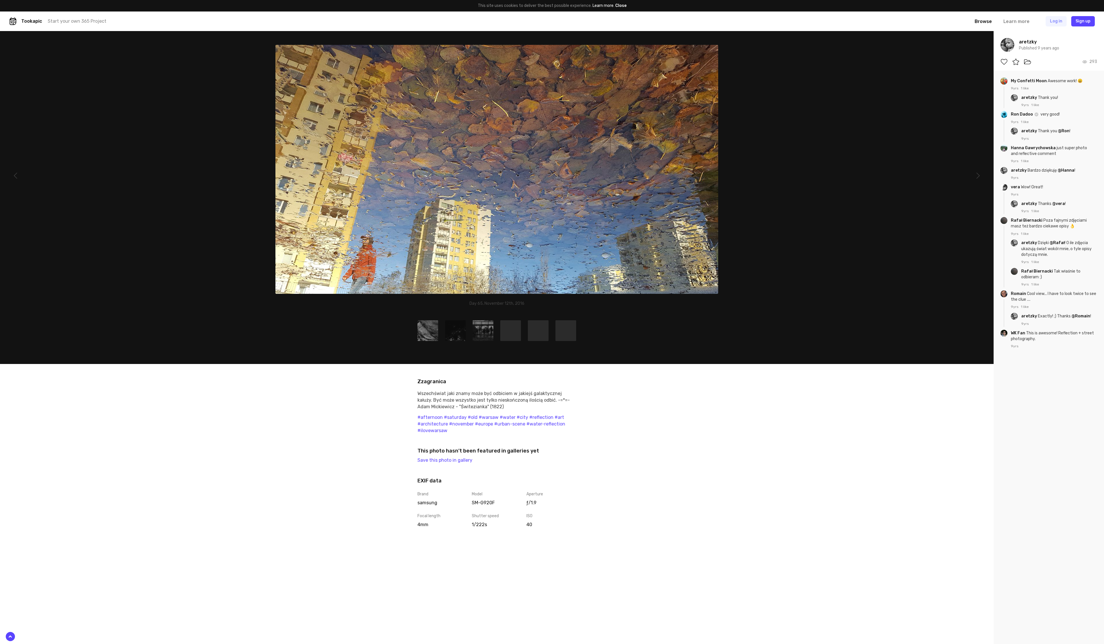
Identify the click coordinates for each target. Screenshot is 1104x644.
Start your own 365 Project (77, 21)
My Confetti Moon (1029, 80)
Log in (1056, 21)
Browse (983, 21)
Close (620, 5)
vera (1016, 187)
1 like (1025, 88)
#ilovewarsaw (432, 430)
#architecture (432, 424)
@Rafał (1057, 242)
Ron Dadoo (1022, 114)
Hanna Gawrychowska (1034, 147)
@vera (1058, 203)
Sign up (1083, 21)
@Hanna (1066, 170)
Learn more (603, 5)
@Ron (1064, 131)
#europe (484, 424)
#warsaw (489, 417)
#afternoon (430, 417)
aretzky (1029, 97)
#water (507, 417)
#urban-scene (509, 424)
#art (559, 417)
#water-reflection (545, 424)
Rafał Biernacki (1027, 220)
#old (473, 417)
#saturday (455, 417)
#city (522, 417)
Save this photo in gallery (444, 460)
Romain (1019, 293)
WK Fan (1018, 333)
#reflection (541, 417)
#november (461, 424)
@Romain (1081, 316)
